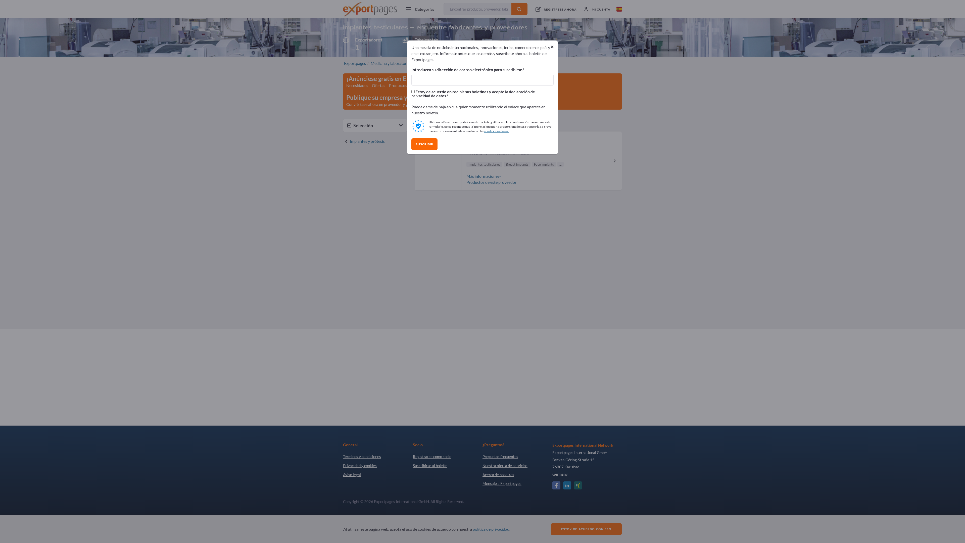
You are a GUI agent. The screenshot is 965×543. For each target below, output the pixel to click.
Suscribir (424, 144)
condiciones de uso (496, 131)
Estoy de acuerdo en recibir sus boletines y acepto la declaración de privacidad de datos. (473, 94)
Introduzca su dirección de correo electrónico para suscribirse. (467, 70)
